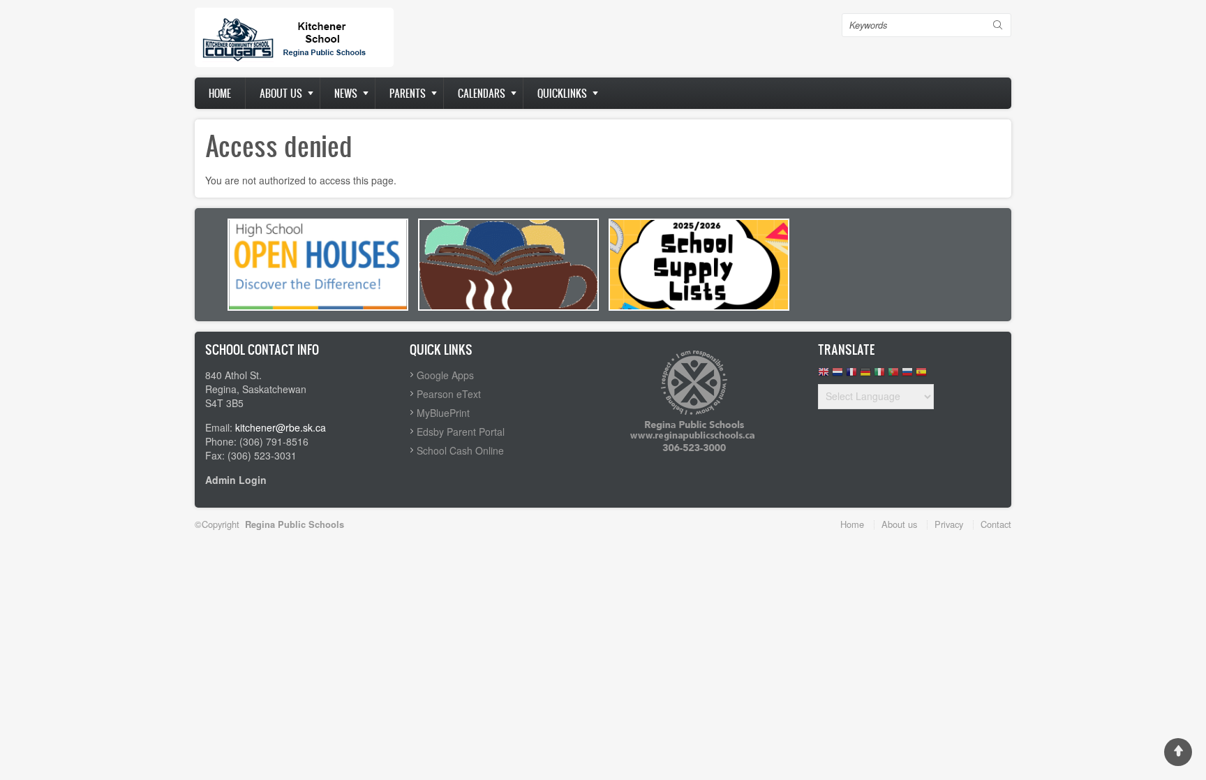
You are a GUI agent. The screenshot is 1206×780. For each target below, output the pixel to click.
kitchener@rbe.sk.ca (280, 427)
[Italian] (879, 375)
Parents (407, 93)
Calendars (481, 93)
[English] (823, 375)
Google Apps (445, 375)
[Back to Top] (1178, 752)
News (345, 93)
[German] (865, 375)
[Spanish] (921, 375)
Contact (996, 524)
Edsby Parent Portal (461, 432)
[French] (851, 375)
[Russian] (907, 375)
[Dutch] (837, 375)
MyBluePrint (443, 413)
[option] (318, 265)
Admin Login (236, 480)
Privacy (949, 524)
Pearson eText (449, 394)
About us (281, 93)
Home (220, 93)
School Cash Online (460, 450)
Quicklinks (562, 93)
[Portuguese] (893, 375)
